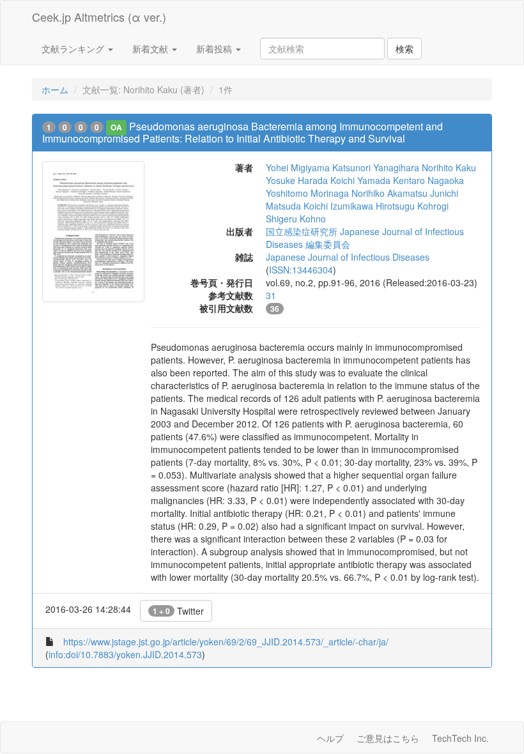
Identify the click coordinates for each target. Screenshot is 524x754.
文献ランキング (74, 48)
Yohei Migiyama (298, 167)
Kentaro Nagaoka (428, 180)
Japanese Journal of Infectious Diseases (347, 256)
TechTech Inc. (460, 738)
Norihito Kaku (449, 167)
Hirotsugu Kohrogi (412, 205)
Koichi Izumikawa (338, 205)
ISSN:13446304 (301, 269)
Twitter (178, 610)
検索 (404, 48)
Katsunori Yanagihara (375, 167)
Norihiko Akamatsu (389, 193)
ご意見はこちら (388, 738)
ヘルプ (330, 738)
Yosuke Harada (297, 180)
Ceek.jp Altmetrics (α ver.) (99, 16)
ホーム (55, 89)
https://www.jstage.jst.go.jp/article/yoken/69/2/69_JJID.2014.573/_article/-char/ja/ (226, 641)
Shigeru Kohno (296, 218)
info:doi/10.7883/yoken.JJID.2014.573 (125, 654)
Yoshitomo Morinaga (307, 193)
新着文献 (151, 48)
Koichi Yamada (360, 180)
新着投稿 (215, 48)
